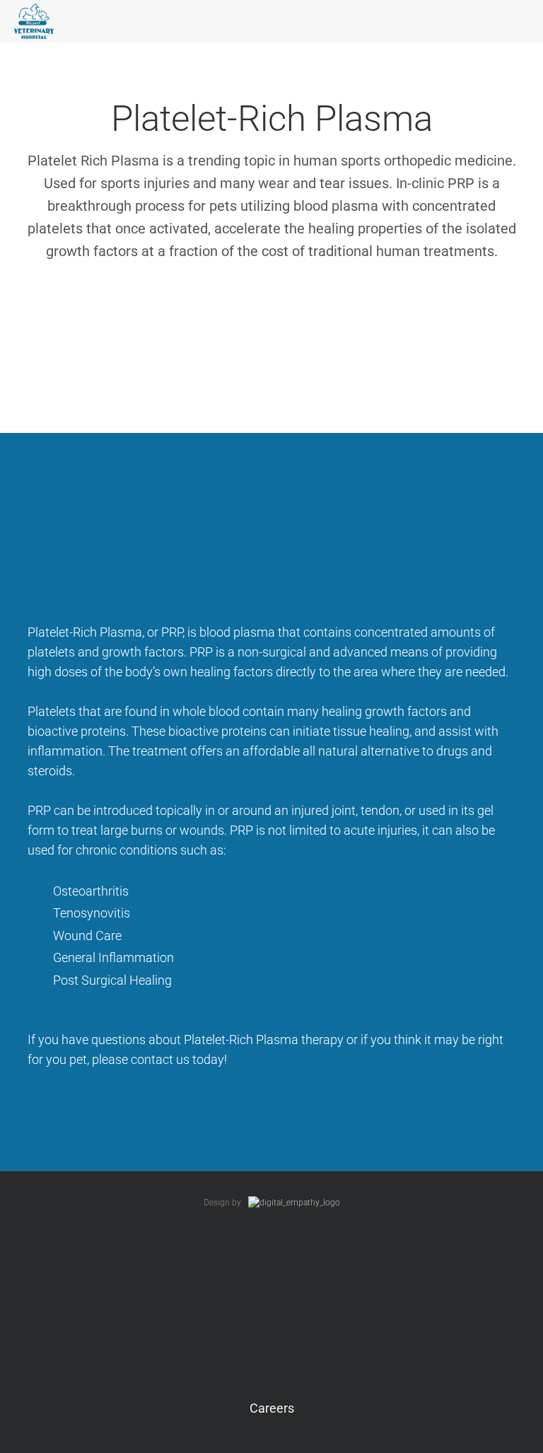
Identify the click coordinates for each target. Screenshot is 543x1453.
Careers (272, 1408)
